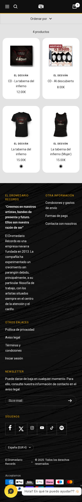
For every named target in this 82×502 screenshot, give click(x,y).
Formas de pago (56, 216)
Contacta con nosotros (61, 223)
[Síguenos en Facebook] (10, 428)
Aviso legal (12, 337)
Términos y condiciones (13, 348)
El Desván (21, 75)
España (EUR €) (17, 447)
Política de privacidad (19, 329)
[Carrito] (74, 7)
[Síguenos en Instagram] (32, 428)
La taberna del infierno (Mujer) (61, 152)
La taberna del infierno (21, 152)
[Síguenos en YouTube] (42, 428)
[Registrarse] (70, 400)
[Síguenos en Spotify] (61, 428)
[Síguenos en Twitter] (21, 429)
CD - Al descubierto (61, 81)
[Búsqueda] (15, 7)
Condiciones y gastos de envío (60, 205)
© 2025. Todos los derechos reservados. (52, 461)
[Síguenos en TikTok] (52, 428)
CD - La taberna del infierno (21, 83)
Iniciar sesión (14, 358)
